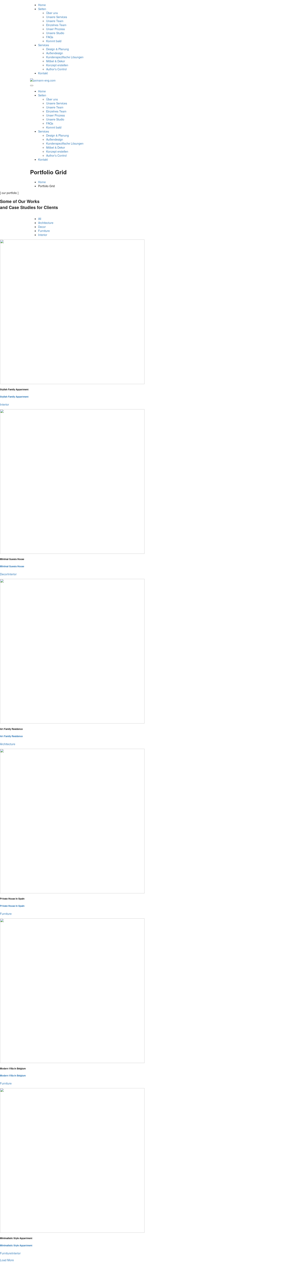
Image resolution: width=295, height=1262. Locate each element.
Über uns (52, 13)
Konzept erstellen (57, 65)
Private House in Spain (12, 906)
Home (42, 5)
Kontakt (43, 73)
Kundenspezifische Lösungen (64, 57)
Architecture (45, 223)
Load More (7, 1260)
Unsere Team (54, 21)
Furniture (44, 231)
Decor (42, 227)
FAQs (49, 37)
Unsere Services (56, 17)
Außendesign (54, 53)
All (39, 219)
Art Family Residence (11, 736)
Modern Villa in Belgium (13, 1075)
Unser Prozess (55, 29)
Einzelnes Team (56, 25)
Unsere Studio (55, 33)
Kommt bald (53, 41)
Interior (42, 235)
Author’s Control (56, 69)
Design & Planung (57, 49)
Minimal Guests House (12, 566)
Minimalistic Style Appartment (16, 1245)
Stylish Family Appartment (14, 396)
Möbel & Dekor (55, 61)
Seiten (42, 9)
